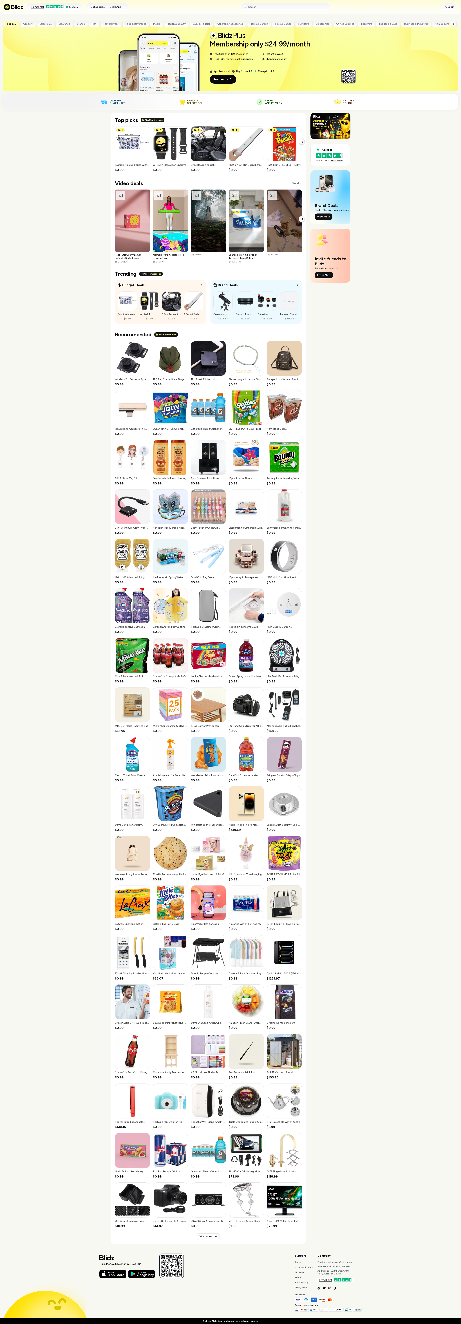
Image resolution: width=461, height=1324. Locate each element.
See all (295, 183)
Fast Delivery (110, 23)
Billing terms (301, 1287)
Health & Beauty (176, 23)
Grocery (28, 23)
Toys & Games (283, 23)
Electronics (322, 23)
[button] (132, 149)
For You (11, 23)
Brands (81, 23)
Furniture (303, 23)
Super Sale (46, 23)
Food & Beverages (135, 23)
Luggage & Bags (388, 23)
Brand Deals (228, 285)
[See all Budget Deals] (201, 285)
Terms (298, 1262)
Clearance (64, 23)
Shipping (299, 1272)
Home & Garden (259, 23)
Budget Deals (133, 285)
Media (156, 23)
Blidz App (115, 6)
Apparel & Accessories (230, 23)
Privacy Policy (301, 1282)
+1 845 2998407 (341, 1266)
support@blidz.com (342, 1262)
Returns (298, 1277)
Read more (220, 79)
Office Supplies (345, 23)
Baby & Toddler (201, 23)
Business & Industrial (416, 23)
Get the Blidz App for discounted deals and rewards (230, 1321)
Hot (94, 23)
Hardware (366, 23)
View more (205, 1236)
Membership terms (304, 1267)
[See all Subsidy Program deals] (297, 285)
